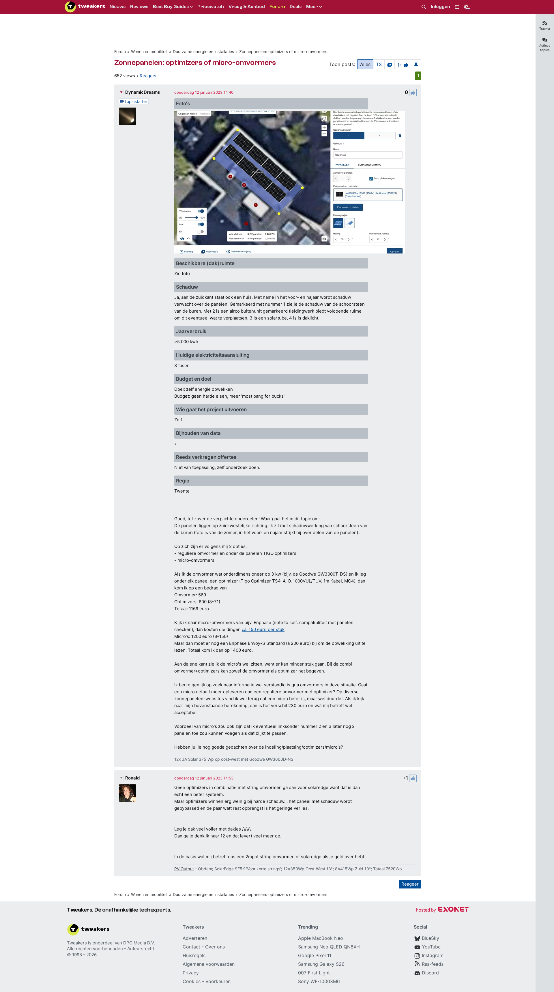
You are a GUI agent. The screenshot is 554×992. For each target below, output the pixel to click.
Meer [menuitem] (312, 6)
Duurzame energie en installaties (203, 51)
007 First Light (314, 973)
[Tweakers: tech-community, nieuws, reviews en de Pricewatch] (84, 7)
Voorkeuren (218, 981)
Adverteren (195, 938)
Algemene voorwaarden (209, 964)
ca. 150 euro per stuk (263, 629)
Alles (365, 64)
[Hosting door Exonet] (442, 910)
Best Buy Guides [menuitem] (171, 6)
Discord (430, 973)
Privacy (191, 973)
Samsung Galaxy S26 (321, 964)
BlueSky (430, 938)
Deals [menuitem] (296, 6)
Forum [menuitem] (277, 6)
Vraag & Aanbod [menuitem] (247, 6)
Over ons (215, 947)
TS (379, 64)
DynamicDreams (142, 92)
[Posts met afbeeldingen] (389, 64)
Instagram (432, 955)
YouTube (431, 947)
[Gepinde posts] (416, 64)
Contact (191, 947)
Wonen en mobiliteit (149, 51)
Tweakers (77, 943)
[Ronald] (127, 793)
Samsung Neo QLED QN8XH (329, 947)
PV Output (184, 868)
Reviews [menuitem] (139, 6)
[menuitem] (423, 7)
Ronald (132, 778)
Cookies (192, 981)
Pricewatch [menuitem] (210, 6)
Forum (120, 51)
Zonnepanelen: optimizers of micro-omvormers (283, 51)
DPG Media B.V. (139, 943)
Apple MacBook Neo (320, 938)
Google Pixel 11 (314, 955)
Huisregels (194, 955)
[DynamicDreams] (127, 116)
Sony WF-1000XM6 (319, 981)
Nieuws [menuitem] (118, 6)
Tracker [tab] (544, 29)
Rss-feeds (432, 964)
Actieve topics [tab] (544, 48)
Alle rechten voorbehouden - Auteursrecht (110, 948)
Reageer (148, 75)
